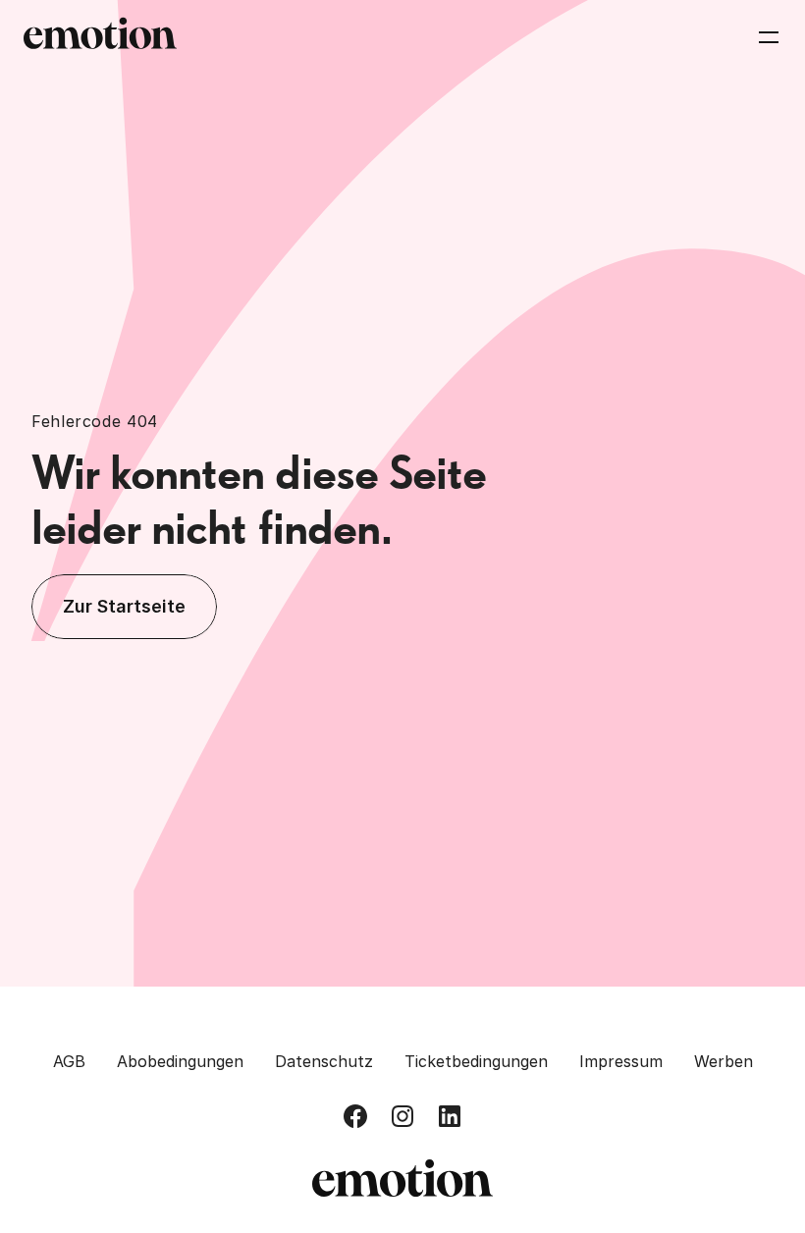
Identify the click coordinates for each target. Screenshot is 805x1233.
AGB (69, 1061)
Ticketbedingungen (476, 1061)
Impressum (621, 1061)
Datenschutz (324, 1061)
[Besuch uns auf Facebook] (355, 1116)
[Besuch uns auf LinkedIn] (449, 1116)
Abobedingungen (180, 1061)
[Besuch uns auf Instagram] (402, 1116)
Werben (723, 1061)
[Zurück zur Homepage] (100, 37)
